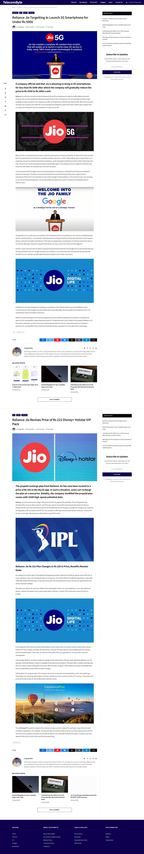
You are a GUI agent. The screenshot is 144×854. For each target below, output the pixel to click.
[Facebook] (5, 89)
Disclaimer (77, 837)
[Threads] (5, 97)
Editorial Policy (47, 840)
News (110, 2)
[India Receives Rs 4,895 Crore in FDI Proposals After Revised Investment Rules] (84, 374)
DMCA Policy (78, 843)
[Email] (5, 115)
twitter (108, 837)
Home (13, 7)
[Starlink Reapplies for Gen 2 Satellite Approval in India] (54, 374)
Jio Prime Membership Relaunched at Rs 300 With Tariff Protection (83, 796)
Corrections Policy (48, 843)
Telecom (74, 2)
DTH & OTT (93, 2)
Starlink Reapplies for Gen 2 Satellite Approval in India (53, 386)
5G (14, 332)
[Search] (127, 2)
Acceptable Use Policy (80, 840)
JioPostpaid (22, 728)
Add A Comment (55, 399)
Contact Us (119, 2)
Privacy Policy (114, 79)
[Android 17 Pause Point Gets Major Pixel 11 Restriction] (25, 374)
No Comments (41, 27)
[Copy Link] (5, 102)
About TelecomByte (49, 834)
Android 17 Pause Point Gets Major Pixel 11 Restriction (25, 386)
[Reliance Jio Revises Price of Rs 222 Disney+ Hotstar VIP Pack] (54, 457)
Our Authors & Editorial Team (51, 837)
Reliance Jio (20, 332)
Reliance (18, 96)
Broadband (83, 2)
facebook (108, 834)
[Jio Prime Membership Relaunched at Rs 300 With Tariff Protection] (84, 784)
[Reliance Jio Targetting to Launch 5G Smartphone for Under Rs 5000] (54, 55)
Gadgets (103, 2)
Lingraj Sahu (21, 27)
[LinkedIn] (5, 106)
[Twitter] (5, 93)
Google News (109, 840)
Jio (21, 12)
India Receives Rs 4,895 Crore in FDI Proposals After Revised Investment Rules (82, 387)
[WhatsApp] (5, 110)
